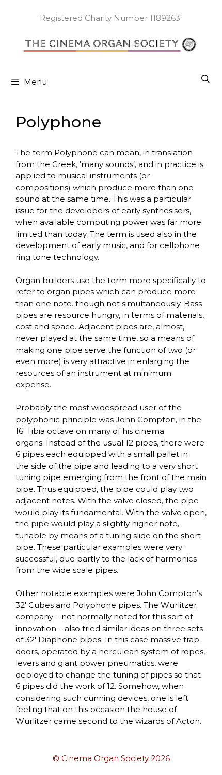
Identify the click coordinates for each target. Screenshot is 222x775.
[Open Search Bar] (205, 79)
